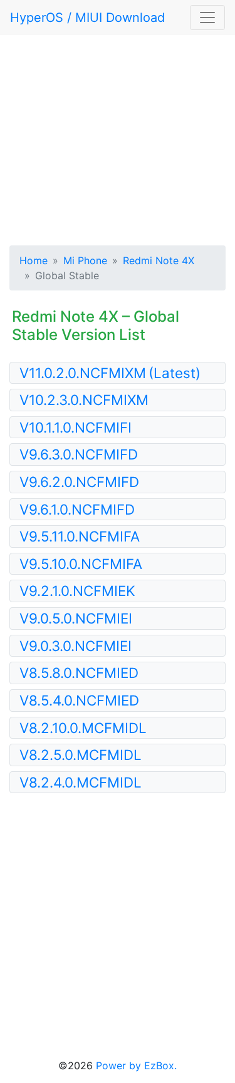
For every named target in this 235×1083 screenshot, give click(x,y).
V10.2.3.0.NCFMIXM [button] (84, 399)
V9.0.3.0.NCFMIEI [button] (75, 645)
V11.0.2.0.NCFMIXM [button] (110, 372)
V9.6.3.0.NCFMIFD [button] (78, 454)
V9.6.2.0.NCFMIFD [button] (79, 481)
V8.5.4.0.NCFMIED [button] (79, 700)
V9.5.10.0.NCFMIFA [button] (80, 563)
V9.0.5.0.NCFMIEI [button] (75, 618)
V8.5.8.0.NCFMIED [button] (78, 672)
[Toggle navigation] (207, 17)
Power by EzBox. (136, 1065)
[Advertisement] (117, 137)
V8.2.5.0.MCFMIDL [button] (80, 754)
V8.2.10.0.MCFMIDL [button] (83, 727)
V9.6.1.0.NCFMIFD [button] (77, 509)
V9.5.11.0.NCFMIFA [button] (79, 536)
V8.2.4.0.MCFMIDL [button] (80, 782)
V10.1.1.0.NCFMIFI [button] (75, 427)
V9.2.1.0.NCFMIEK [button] (77, 590)
